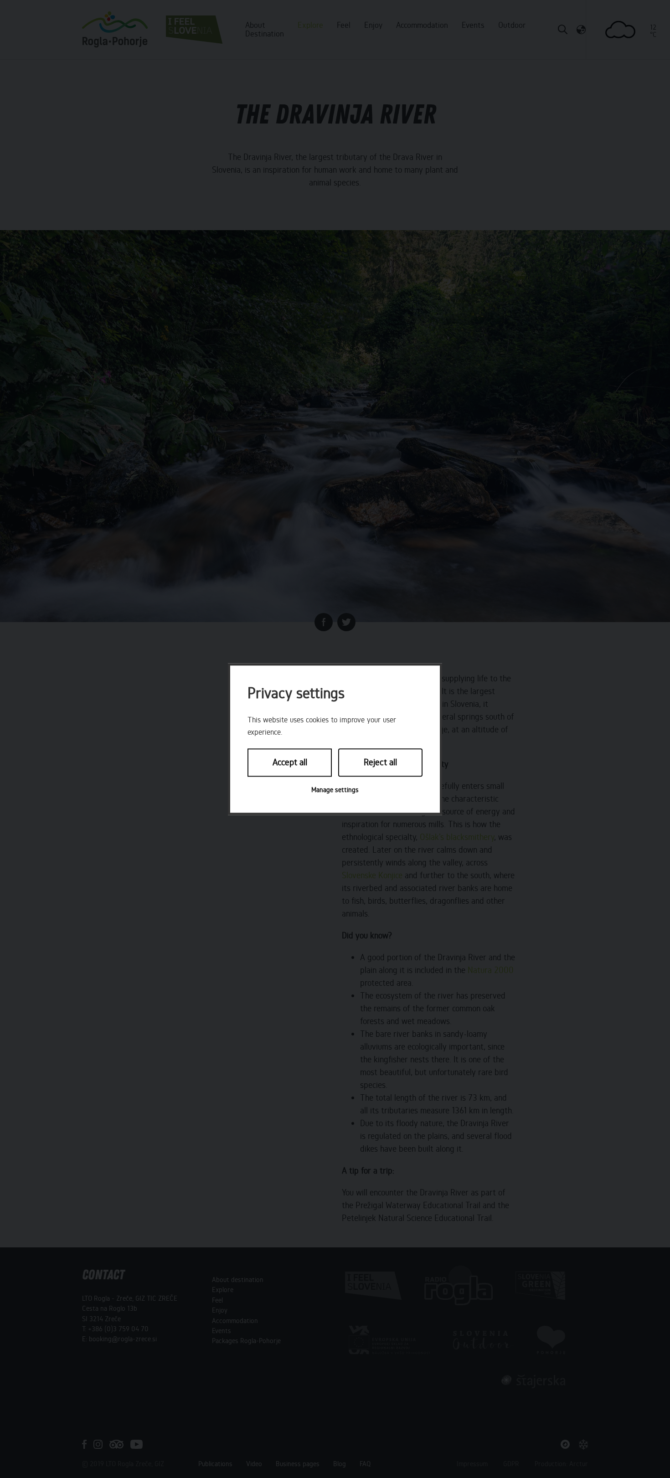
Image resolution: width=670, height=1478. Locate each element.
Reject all (380, 762)
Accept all (290, 762)
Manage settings (335, 790)
